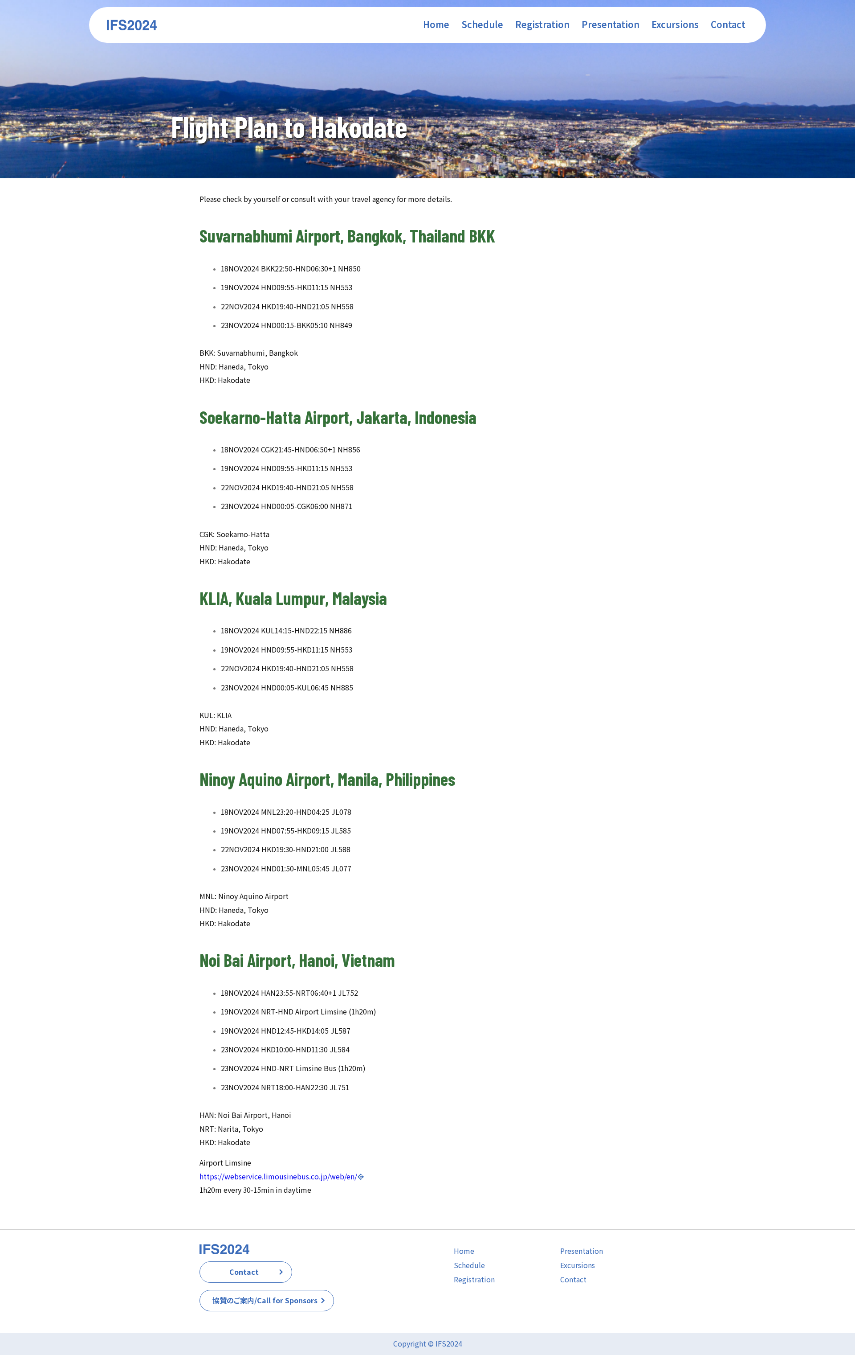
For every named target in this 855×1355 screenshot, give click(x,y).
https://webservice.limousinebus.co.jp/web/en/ (278, 1176)
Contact (244, 1272)
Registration (474, 1279)
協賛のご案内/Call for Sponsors (265, 1300)
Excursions (577, 1265)
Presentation (581, 1251)
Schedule (469, 1265)
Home (464, 1251)
